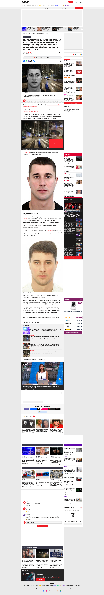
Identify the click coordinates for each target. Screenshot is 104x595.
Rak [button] (73, 510)
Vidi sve (73, 257)
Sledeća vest (56, 392)
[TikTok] (76, 54)
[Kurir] (25, 2)
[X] (70, 54)
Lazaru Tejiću (50, 230)
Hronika (29, 33)
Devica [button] (78, 510)
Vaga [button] (81, 510)
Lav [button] (75, 510)
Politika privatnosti (60, 588)
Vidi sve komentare (42, 525)
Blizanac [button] (70, 510)
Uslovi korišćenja (68, 588)
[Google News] (81, 54)
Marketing (35, 588)
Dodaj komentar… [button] (31, 522)
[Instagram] (68, 54)
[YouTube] (73, 54)
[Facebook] (65, 54)
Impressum (43, 588)
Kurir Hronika (28, 52)
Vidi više (73, 523)
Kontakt (38, 588)
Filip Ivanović (26, 152)
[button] (60, 53)
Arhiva (55, 588)
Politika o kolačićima (49, 588)
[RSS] (78, 54)
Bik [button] (67, 510)
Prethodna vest (29, 392)
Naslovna (25, 33)
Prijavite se (41, 579)
